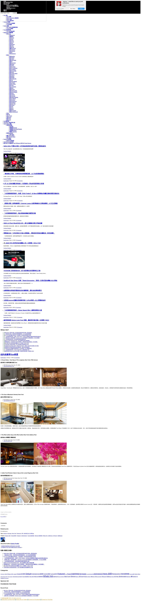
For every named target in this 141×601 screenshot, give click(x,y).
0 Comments (20, 153)
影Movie (73, 576)
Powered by (58, 8)
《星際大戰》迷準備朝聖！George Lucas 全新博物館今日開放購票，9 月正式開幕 (31, 203)
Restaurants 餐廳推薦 (8, 32)
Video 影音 (31, 576)
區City (7, 55)
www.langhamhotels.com (9, 366)
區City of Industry (13, 68)
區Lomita (11, 85)
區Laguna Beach (13, 81)
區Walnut (11, 109)
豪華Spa (32, 533)
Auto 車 (6, 574)
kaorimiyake (6, 153)
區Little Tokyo (12, 84)
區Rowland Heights (13, 97)
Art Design (2, 574)
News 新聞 (107, 574)
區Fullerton (11, 74)
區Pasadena (12, 94)
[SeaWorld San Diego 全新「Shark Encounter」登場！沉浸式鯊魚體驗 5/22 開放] (21, 345)
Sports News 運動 (7, 123)
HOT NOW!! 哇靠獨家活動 (12, 27)
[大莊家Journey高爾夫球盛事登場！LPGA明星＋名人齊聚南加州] (18, 348)
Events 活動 (6, 25)
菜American (12, 35)
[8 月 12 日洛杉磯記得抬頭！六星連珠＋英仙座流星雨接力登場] (17, 335)
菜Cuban (11, 39)
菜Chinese (11, 37)
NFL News (8, 138)
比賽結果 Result (12, 130)
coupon (14, 574)
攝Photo (77, 576)
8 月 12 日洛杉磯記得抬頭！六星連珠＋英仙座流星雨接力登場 (24, 183)
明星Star (86, 576)
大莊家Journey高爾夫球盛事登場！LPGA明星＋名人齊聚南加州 (25, 300)
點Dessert (8, 119)
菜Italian (11, 43)
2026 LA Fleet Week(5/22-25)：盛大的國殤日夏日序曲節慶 (23, 223)
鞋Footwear (6, 578)
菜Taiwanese (12, 51)
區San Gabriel (12, 98)
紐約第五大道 (27, 533)
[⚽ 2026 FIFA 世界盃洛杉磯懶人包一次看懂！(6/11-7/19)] (16, 343)
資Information (123, 576)
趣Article (128, 576)
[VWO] (62, 8)
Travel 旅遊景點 (30, 535)
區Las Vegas (12, 82)
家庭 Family (67, 576)
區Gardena (11, 76)
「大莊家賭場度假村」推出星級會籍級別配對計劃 (20, 213)
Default (28, 574)
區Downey (11, 72)
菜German (11, 41)
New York (14, 533)
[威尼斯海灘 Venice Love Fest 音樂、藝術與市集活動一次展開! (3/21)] (19, 351)
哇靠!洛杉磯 (5, 598)
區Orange (11, 93)
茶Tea (7, 113)
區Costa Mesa (12, 69)
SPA (22, 533)
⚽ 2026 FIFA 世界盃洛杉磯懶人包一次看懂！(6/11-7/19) (22, 243)
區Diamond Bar (12, 70)
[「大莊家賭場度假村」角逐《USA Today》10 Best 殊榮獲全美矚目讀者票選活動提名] (22, 336)
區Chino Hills (12, 66)
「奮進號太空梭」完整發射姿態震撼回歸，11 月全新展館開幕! (24, 173)
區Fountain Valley (13, 73)
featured (5, 533)
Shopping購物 (132, 574)
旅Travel (55, 535)
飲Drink (8, 114)
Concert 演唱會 (9, 28)
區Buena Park (12, 63)
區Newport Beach (13, 92)
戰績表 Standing (13, 131)
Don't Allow (72, 8)
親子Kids (116, 576)
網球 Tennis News (10, 135)
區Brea (10, 61)
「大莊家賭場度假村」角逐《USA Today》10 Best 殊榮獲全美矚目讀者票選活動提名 (31, 193)
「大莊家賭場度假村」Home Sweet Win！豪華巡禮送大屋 (23, 310)
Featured (19, 535)
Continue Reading (7, 151)
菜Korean (11, 45)
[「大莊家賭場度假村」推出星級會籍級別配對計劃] (15, 339)
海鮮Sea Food (12, 48)
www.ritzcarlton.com (8, 441)
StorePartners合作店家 (9, 141)
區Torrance (11, 105)
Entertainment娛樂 (37, 574)
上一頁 (3, 516)
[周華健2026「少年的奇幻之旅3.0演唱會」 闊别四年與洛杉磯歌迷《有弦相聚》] (21, 341)
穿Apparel (104, 576)
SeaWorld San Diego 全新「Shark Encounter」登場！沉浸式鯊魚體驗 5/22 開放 (30, 280)
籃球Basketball (9, 133)
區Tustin (11, 106)
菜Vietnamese (12, 53)
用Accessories (98, 576)
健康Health (55, 576)
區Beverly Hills (12, 60)
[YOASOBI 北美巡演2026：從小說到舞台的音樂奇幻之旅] (16, 344)
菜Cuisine (8, 33)
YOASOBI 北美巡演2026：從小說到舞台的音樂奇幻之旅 (22, 270)
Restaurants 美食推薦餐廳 (120, 574)
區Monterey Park (13, 90)
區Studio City (12, 104)
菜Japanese (12, 44)
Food (66, 574)
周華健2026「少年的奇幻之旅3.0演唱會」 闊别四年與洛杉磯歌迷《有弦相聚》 (29, 233)
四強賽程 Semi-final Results (15, 129)
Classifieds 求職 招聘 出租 (9, 122)
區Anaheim (11, 57)
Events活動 (46, 574)
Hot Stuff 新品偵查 (10, 31)
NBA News (11, 134)
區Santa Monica (13, 101)
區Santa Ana (12, 100)
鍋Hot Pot (8, 118)
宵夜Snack (8, 117)
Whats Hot (45, 535)
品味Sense (50, 535)
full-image (9, 533)
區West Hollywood (13, 111)
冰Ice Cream (9, 115)
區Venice (11, 107)
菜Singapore (12, 49)
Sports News (137, 574)
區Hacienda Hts (12, 78)
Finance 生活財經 (7, 139)
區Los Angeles (12, 86)
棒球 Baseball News (10, 136)
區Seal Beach (12, 102)
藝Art (113, 576)
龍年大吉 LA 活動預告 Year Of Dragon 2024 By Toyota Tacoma (17, 143)
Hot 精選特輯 (6, 121)
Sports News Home (4, 576)
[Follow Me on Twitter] (21, 599)
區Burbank (11, 64)
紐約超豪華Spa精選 (9, 354)
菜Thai (10, 52)
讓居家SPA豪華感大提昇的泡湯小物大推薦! (10, 546)
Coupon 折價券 (7, 21)
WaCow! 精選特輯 (38, 535)
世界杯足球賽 (9, 125)
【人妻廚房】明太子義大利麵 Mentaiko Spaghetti (11, 547)
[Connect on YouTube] (46, 599)
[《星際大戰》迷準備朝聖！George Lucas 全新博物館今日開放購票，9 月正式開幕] (21, 337)
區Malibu (11, 88)
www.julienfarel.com (8, 479)
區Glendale (11, 77)
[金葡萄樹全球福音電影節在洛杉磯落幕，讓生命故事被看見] (17, 347)
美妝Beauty (60, 535)
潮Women (93, 576)
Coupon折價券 (21, 574)
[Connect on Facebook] (33, 599)
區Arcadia (11, 59)
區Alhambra (12, 56)
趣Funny (133, 576)
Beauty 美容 (7, 535)
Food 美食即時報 (7, 29)
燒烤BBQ (11, 36)
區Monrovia (12, 89)
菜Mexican (11, 47)
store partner (10, 576)
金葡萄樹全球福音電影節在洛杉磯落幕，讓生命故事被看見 (23, 290)
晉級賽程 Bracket (13, 127)
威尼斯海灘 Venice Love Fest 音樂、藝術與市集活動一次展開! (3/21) (26, 320)
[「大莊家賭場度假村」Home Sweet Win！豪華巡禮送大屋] (16, 349)
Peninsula (19, 533)
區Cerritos (11, 65)
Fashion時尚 (13, 535)
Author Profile (15, 543)
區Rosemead (12, 96)
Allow (81, 8)
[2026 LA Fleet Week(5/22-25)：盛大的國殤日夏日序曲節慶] (16, 340)
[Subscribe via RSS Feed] (8, 599)
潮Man (89, 576)
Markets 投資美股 (10, 140)
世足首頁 (11, 126)
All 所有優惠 (9, 24)
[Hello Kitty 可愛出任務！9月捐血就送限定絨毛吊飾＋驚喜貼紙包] (18, 332)
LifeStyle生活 (24, 535)
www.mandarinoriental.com (9, 400)
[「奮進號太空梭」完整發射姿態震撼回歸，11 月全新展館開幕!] (17, 333)
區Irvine (11, 80)
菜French (11, 40)
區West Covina (12, 110)
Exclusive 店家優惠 (10, 23)
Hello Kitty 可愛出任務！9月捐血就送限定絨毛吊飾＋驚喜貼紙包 (25, 146)
